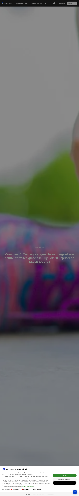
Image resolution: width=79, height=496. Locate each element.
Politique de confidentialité (38, 494)
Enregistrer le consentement (64, 479)
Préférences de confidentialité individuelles (64, 483)
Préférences (27, 494)
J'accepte (64, 475)
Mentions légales (50, 494)
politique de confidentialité (27, 486)
